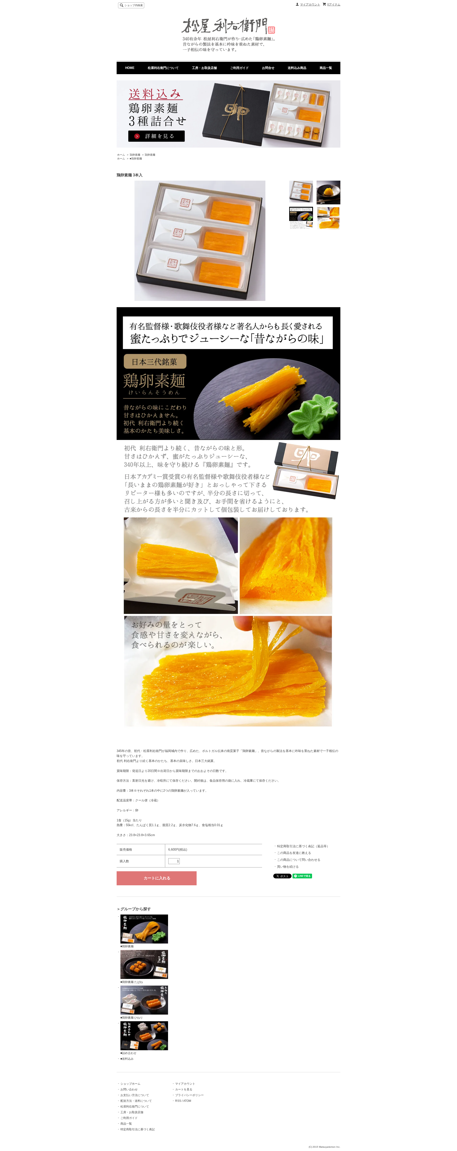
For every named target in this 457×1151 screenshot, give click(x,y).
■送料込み (127, 1058)
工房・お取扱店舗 (204, 68)
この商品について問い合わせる (298, 860)
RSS (178, 1101)
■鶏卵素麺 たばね (131, 982)
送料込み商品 (297, 68)
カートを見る (183, 1089)
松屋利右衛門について (163, 68)
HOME (129, 68)
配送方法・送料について (136, 1101)
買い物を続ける (288, 866)
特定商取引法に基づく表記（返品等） (303, 846)
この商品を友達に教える (294, 853)
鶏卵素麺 (135, 154)
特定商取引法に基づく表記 (137, 1129)
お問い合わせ (129, 1089)
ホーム (121, 154)
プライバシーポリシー (189, 1095)
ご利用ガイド (239, 68)
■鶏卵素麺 (136, 158)
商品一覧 (326, 68)
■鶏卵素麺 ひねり (131, 1017)
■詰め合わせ (128, 1053)
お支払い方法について (134, 1095)
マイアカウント (310, 4)
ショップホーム (130, 1083)
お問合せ (268, 68)
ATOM (187, 1101)
